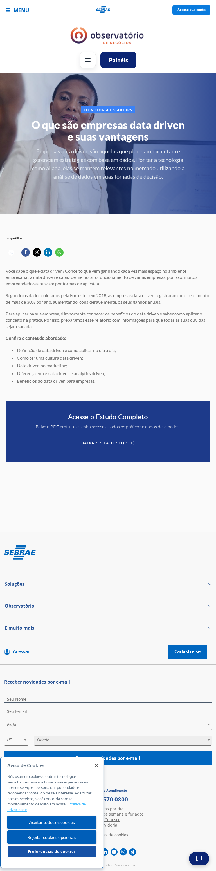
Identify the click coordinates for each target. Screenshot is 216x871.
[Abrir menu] (88, 60)
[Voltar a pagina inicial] (108, 10)
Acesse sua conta (191, 9)
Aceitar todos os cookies (52, 822)
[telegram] (132, 852)
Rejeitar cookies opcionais (51, 837)
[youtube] (114, 852)
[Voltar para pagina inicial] (108, 553)
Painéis (118, 60)
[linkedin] (104, 852)
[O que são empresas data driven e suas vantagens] (25, 252)
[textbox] (111, 724)
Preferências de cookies (52, 851)
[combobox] (108, 725)
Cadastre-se (187, 651)
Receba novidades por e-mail (108, 758)
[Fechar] (96, 765)
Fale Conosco (108, 819)
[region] (52, 812)
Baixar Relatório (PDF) (108, 442)
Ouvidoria (108, 825)
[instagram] (123, 852)
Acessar (21, 651)
